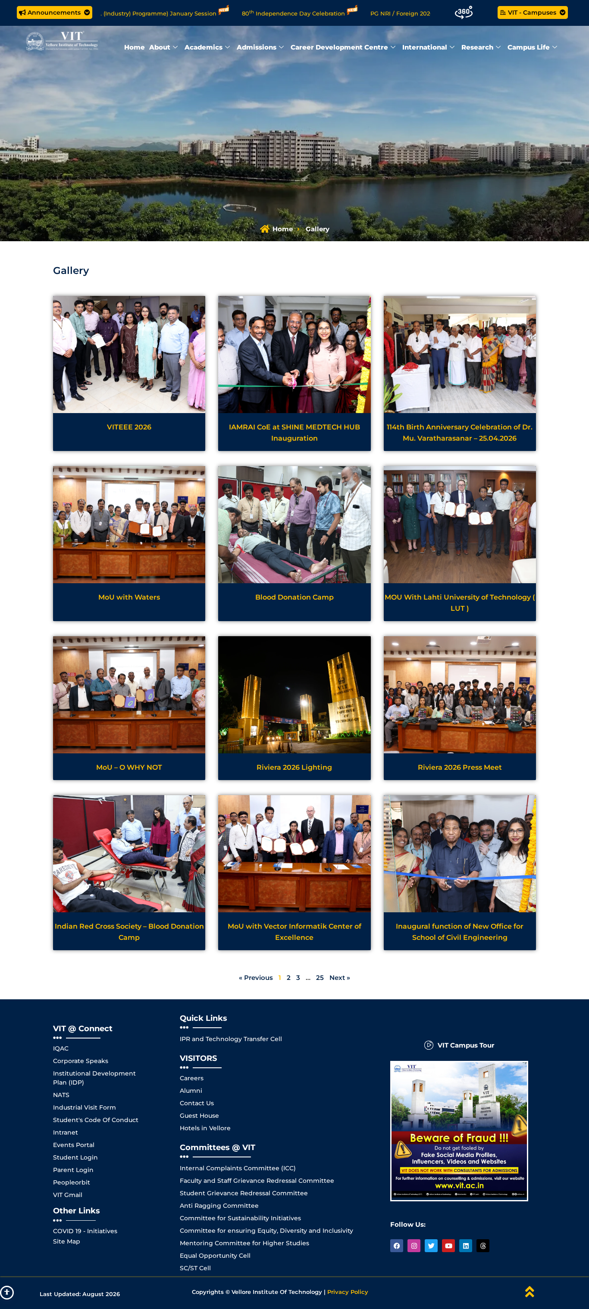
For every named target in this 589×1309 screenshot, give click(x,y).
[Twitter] (431, 1245)
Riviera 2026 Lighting (294, 767)
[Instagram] (413, 1245)
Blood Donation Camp (294, 597)
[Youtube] (448, 1245)
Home (134, 47)
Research (477, 47)
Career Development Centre (339, 47)
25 (320, 977)
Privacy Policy (347, 1291)
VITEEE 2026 (129, 427)
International (424, 47)
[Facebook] (396, 1245)
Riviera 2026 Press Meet (460, 767)
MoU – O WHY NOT (129, 767)
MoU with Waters (129, 597)
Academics (203, 47)
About (159, 47)
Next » (339, 977)
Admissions (256, 47)
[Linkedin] (465, 1245)
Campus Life (529, 47)
